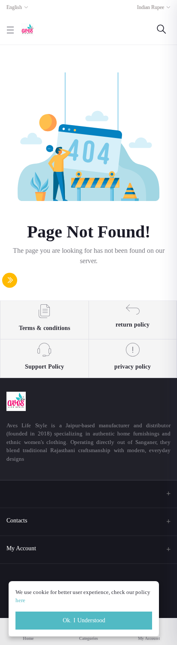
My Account (21, 548)
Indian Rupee (150, 7)
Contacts (16, 520)
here (20, 600)
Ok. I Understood (84, 620)
